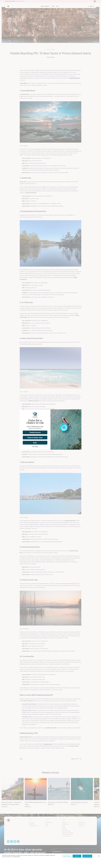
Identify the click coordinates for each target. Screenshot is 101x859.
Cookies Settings (67, 856)
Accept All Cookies (87, 856)
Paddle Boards (35, 432)
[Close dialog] (79, 411)
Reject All (77, 856)
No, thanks (35, 446)
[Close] (98, 856)
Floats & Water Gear (35, 437)
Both (35, 442)
